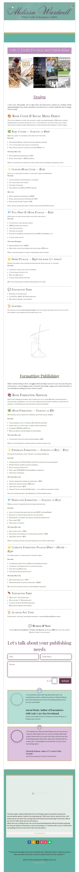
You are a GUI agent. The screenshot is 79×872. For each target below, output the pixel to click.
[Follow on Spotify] (49, 842)
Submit (65, 680)
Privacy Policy (39, 862)
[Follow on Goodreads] (37, 842)
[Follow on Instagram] (41, 842)
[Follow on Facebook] (29, 842)
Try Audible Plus (39, 833)
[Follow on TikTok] (45, 842)
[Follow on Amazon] (33, 842)
